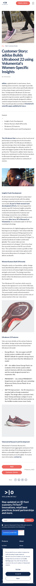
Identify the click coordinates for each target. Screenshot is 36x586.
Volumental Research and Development (17, 129)
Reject (18, 578)
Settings (18, 569)
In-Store (4, 545)
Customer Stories (13, 46)
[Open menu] (33, 3)
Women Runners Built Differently (15, 124)
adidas (4, 83)
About (21, 545)
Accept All (18, 574)
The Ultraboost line (8, 138)
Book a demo (22, 3)
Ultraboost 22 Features (12, 126)
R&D (6, 46)
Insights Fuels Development (13, 121)
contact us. (18, 457)
